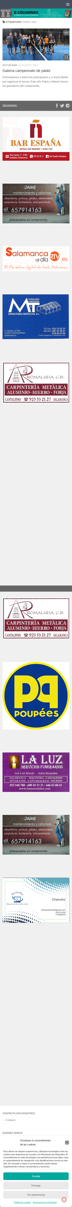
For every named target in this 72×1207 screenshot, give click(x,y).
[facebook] (57, 106)
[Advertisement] (36, 461)
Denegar (36, 1185)
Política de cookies (22, 1202)
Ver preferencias (36, 1194)
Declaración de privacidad (45, 1202)
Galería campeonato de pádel (26, 71)
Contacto (10, 1120)
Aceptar (36, 1176)
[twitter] (62, 106)
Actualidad (10, 65)
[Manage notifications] (64, 1199)
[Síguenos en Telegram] (67, 106)
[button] (67, 1142)
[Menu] (68, 4)
